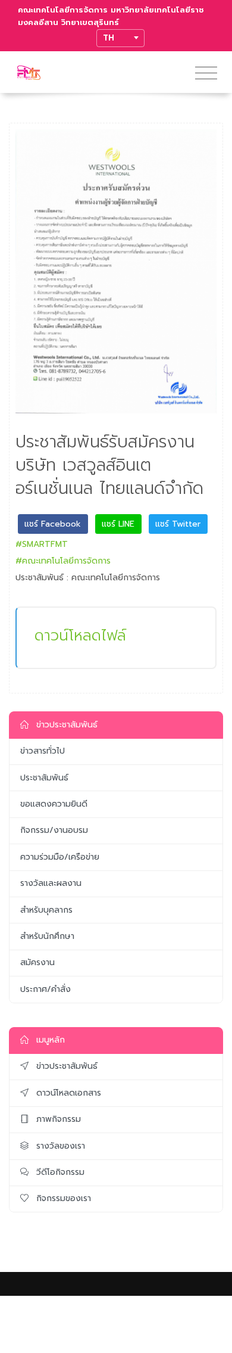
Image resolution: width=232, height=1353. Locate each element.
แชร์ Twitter (177, 524)
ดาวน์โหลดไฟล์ (80, 635)
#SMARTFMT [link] (41, 544)
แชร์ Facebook (52, 524)
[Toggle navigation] (206, 73)
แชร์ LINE (118, 524)
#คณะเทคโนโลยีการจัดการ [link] (63, 561)
